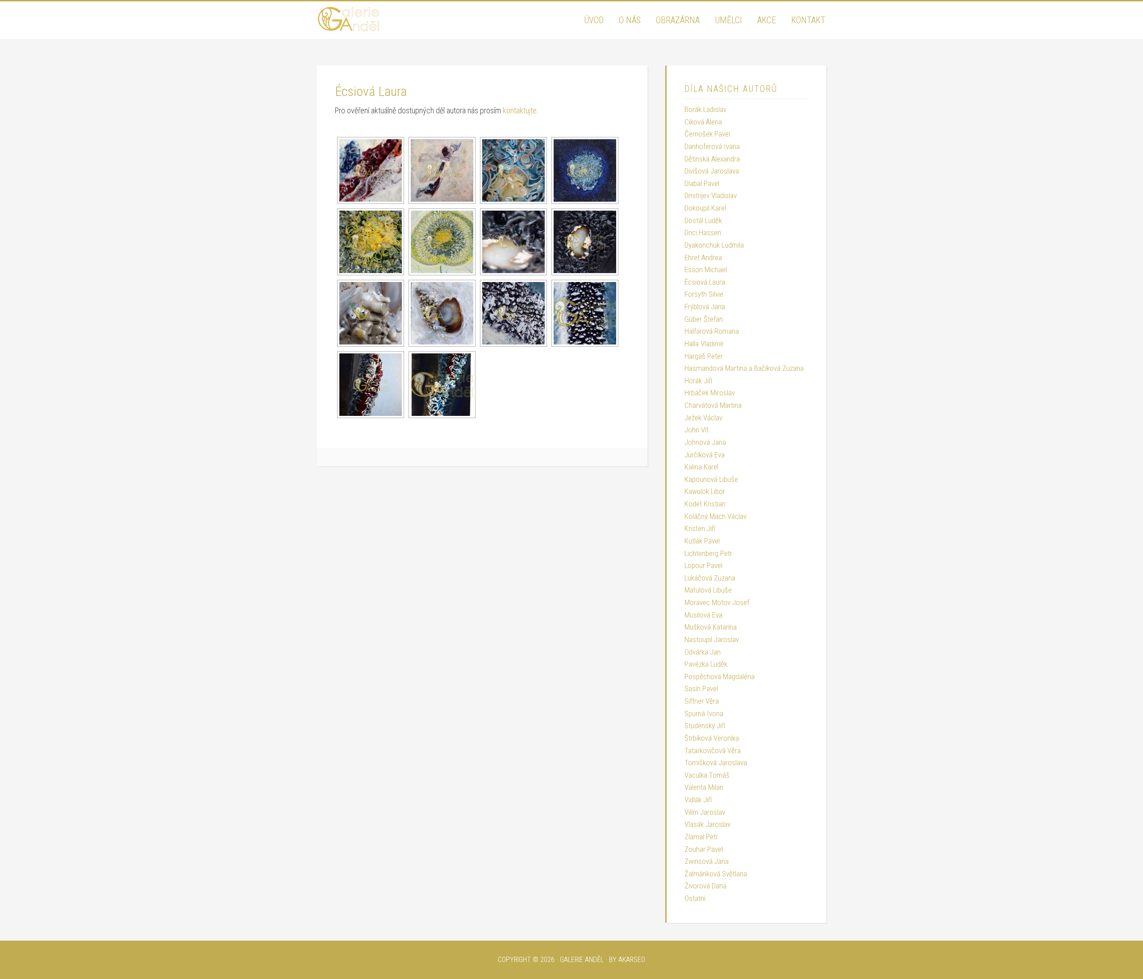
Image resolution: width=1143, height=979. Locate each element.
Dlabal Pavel (701, 183)
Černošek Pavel (707, 133)
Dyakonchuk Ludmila (714, 245)
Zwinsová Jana (706, 861)
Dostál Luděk (703, 220)
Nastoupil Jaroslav (711, 639)
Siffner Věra (701, 701)
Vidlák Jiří (698, 799)
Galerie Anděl (384, 19)
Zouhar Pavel (703, 849)
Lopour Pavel (703, 565)
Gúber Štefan (703, 319)
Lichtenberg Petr (708, 553)
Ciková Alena (703, 121)
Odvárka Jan (702, 651)
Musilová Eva (703, 614)
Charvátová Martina (713, 405)
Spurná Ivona (703, 713)
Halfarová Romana (711, 331)
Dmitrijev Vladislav (710, 195)
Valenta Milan (703, 787)
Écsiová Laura (704, 282)
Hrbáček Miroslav (709, 392)
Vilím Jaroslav (704, 812)
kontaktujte (520, 110)
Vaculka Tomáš (707, 775)
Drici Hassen (702, 232)
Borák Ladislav (705, 109)
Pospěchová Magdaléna (719, 676)
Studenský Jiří (704, 725)
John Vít (696, 429)
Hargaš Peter (703, 356)
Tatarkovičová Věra (712, 750)
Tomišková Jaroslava (715, 762)
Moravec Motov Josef (716, 602)
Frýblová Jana (704, 306)
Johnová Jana (705, 442)
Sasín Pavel (701, 688)
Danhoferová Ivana (712, 146)
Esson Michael (705, 269)
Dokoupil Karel (705, 207)
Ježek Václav (703, 417)
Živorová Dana (705, 885)
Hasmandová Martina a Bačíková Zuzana (744, 368)
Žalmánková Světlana (715, 873)
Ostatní (694, 898)
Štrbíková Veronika (711, 738)
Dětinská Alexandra (712, 158)
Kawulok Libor (704, 491)
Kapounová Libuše (711, 479)
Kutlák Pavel (702, 540)
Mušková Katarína (710, 626)
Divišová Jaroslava (711, 170)
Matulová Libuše (708, 589)
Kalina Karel (701, 466)
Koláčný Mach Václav (715, 516)
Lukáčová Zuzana (709, 577)
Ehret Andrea (703, 257)
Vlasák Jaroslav (707, 824)
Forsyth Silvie (703, 294)
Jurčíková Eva (704, 454)
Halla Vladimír (704, 343)
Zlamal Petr (701, 836)
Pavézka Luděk (705, 664)
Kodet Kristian (705, 503)
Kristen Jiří (699, 528)
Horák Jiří (698, 380)
